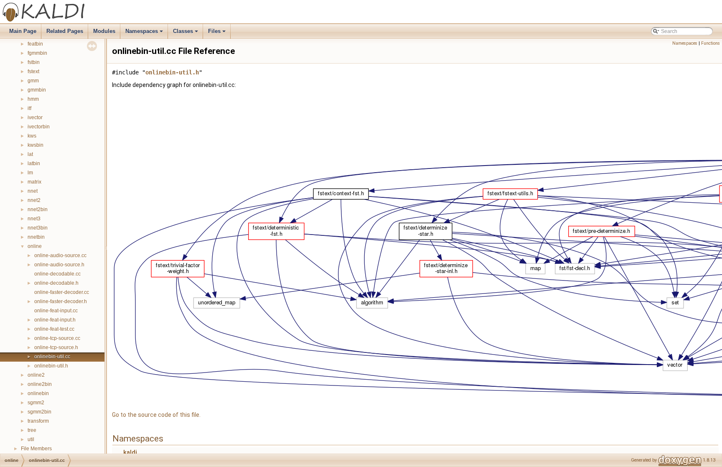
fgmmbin (37, 53)
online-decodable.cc (57, 274)
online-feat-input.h (55, 320)
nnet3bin (38, 228)
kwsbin (35, 145)
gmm (33, 81)
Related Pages (64, 31)
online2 (36, 375)
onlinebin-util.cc (52, 357)
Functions (710, 43)
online (35, 246)
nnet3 (34, 219)
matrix (34, 182)
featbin (35, 44)
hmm (33, 99)
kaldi (130, 452)
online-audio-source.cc (60, 255)
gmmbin (37, 90)
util (31, 439)
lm (30, 173)
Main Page (22, 31)
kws (32, 136)
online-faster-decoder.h (60, 301)
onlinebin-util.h (51, 366)
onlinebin (38, 393)
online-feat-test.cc (54, 329)
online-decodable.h (56, 283)
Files (217, 33)
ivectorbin (39, 127)
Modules (104, 31)
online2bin (40, 384)
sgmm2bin (39, 412)
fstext (33, 71)
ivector (35, 117)
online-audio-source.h (59, 265)
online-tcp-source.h (56, 347)
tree (32, 430)
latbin (34, 163)
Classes (186, 33)
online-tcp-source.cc (57, 338)
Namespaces (144, 33)
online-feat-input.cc (56, 311)
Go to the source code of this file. (156, 414)
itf (29, 108)
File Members (36, 449)
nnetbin (36, 237)
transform (38, 421)
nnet (33, 191)
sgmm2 (36, 403)
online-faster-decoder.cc (61, 292)
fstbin (34, 62)
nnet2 (34, 200)
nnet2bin (38, 209)
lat (30, 154)
